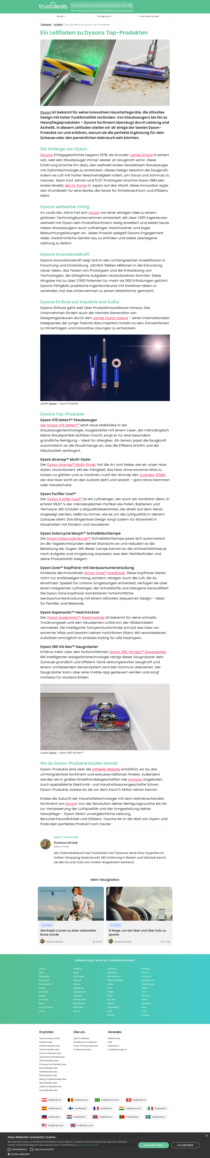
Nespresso (112, 972)
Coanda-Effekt (152, 474)
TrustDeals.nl (79, 1116)
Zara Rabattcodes (48, 1090)
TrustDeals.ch (139, 1099)
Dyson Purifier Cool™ (64, 499)
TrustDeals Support (117, 1049)
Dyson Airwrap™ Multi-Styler (71, 464)
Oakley (110, 984)
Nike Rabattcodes (48, 1082)
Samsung (146, 976)
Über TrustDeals (81, 1038)
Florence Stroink (66, 843)
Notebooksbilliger (115, 980)
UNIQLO (145, 988)
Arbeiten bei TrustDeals (85, 1042)
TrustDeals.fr (106, 1108)
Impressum (113, 1045)
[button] (70, 1154)
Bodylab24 (44, 976)
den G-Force (75, 185)
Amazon (135, 779)
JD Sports (77, 995)
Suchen (130, 6)
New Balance (113, 976)
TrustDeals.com (55, 1125)
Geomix (76, 984)
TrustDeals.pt (132, 1116)
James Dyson (141, 155)
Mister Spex (78, 1007)
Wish (144, 1007)
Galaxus (77, 980)
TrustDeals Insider (149, 16)
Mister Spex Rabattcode (106, 10)
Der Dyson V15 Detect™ (59, 425)
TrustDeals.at (54, 1099)
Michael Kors (79, 1003)
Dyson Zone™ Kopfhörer (104, 573)
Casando (43, 992)
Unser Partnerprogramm (85, 1045)
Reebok (110, 1003)
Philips (110, 992)
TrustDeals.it (160, 1108)
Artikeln (58, 24)
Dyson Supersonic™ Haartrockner (76, 617)
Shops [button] (60, 16)
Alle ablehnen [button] (185, 1145)
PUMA (109, 995)
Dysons (46, 155)
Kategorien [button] (104, 16)
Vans (144, 992)
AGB (110, 1042)
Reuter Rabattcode (125, 10)
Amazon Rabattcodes (50, 1053)
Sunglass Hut (148, 980)
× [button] (206, 1136)
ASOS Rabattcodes (48, 1060)
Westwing (146, 1003)
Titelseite (45, 24)
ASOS (41, 972)
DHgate (42, 995)
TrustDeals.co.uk (85, 1125)
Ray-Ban (111, 999)
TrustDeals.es (54, 1108)
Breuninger (44, 980)
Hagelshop (78, 988)
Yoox (144, 1011)
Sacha (145, 972)
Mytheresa (112, 968)
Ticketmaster (148, 984)
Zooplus (145, 1015)
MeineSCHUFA (79, 999)
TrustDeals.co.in (133, 1108)
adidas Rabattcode (86, 10)
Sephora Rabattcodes (50, 1086)
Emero (42, 1011)
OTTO (109, 988)
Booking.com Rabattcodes (52, 1064)
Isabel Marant (79, 992)
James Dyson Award (110, 318)
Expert (76, 972)
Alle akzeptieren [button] (153, 1145)
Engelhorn (78, 968)
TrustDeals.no (105, 1116)
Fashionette (78, 976)
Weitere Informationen (89, 1145)
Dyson (45, 112)
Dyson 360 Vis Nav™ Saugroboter (137, 651)
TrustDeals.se (158, 1116)
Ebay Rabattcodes (48, 1068)
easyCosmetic (46, 1007)
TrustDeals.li (54, 1116)
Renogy (111, 1015)
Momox (76, 1011)
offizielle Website (106, 769)
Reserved (146, 968)
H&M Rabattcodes (48, 1071)
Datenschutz (114, 1038)
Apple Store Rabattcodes (52, 1056)
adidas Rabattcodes (49, 1045)
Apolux (42, 968)
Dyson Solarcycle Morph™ (69, 538)
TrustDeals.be (81, 1099)
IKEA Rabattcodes (48, 1075)
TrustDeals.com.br (110, 1099)
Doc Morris (44, 999)
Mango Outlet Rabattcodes (52, 1079)
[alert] (105, 1145)
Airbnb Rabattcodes (49, 1049)
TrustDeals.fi (81, 1108)
